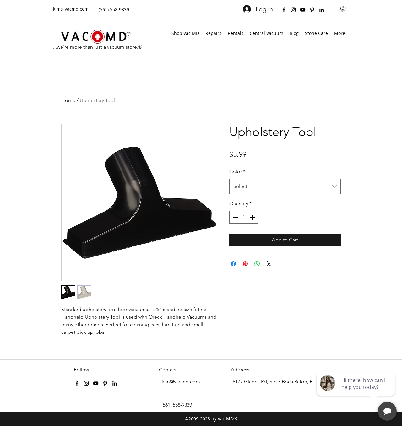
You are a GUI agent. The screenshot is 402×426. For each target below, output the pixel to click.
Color (237, 172)
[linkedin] (321, 10)
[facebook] (284, 10)
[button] (343, 9)
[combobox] (285, 186)
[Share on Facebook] (233, 263)
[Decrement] (234, 217)
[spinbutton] (243, 217)
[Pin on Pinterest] (245, 263)
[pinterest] (312, 10)
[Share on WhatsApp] (257, 263)
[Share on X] (269, 263)
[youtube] (303, 10)
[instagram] (293, 10)
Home (68, 100)
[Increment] (252, 217)
